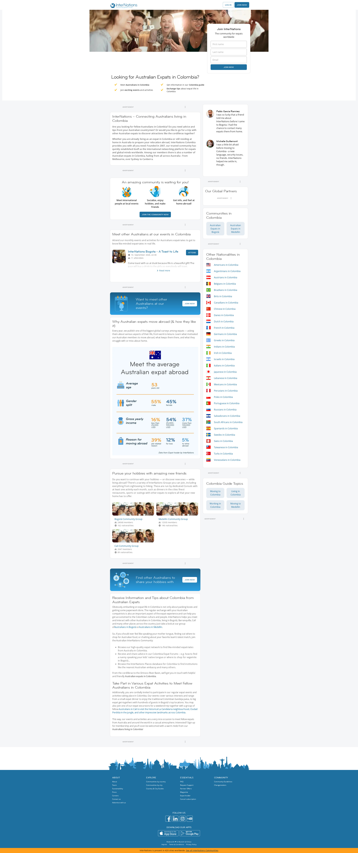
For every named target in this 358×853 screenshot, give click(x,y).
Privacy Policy (191, 844)
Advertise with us (119, 802)
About (114, 781)
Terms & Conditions (176, 844)
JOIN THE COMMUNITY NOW (155, 214)
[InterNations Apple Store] (168, 833)
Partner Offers (186, 788)
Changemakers (220, 785)
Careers (115, 795)
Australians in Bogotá (125, 627)
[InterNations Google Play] (190, 833)
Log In (228, 5)
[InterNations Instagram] (183, 819)
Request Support (186, 785)
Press (114, 792)
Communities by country (156, 781)
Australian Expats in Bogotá (215, 229)
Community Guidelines (223, 781)
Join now (229, 67)
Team (114, 785)
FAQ (181, 781)
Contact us (116, 799)
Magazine (184, 792)
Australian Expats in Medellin (235, 229)
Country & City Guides (155, 788)
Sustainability (117, 788)
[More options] (185, 107)
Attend (192, 252)
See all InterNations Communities (202, 850)
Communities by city (154, 785)
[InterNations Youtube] (190, 819)
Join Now (242, 5)
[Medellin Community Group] (178, 514)
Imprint (164, 844)
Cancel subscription (188, 799)
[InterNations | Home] (123, 6)
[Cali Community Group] (134, 541)
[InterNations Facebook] (168, 819)
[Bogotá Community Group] (134, 514)
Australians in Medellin (150, 627)
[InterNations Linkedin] (175, 819)
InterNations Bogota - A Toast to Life (153, 251)
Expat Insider (185, 795)
